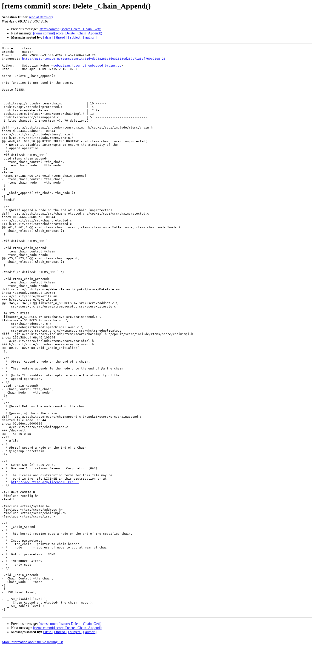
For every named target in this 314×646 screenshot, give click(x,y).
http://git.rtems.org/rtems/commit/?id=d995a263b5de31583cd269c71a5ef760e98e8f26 (94, 58)
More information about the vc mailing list (32, 642)
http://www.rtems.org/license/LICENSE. (45, 482)
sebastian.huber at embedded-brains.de (87, 65)
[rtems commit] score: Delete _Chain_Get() (70, 29)
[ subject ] (75, 37)
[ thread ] (60, 37)
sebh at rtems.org (41, 17)
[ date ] (48, 37)
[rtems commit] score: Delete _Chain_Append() (67, 33)
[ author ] (90, 37)
